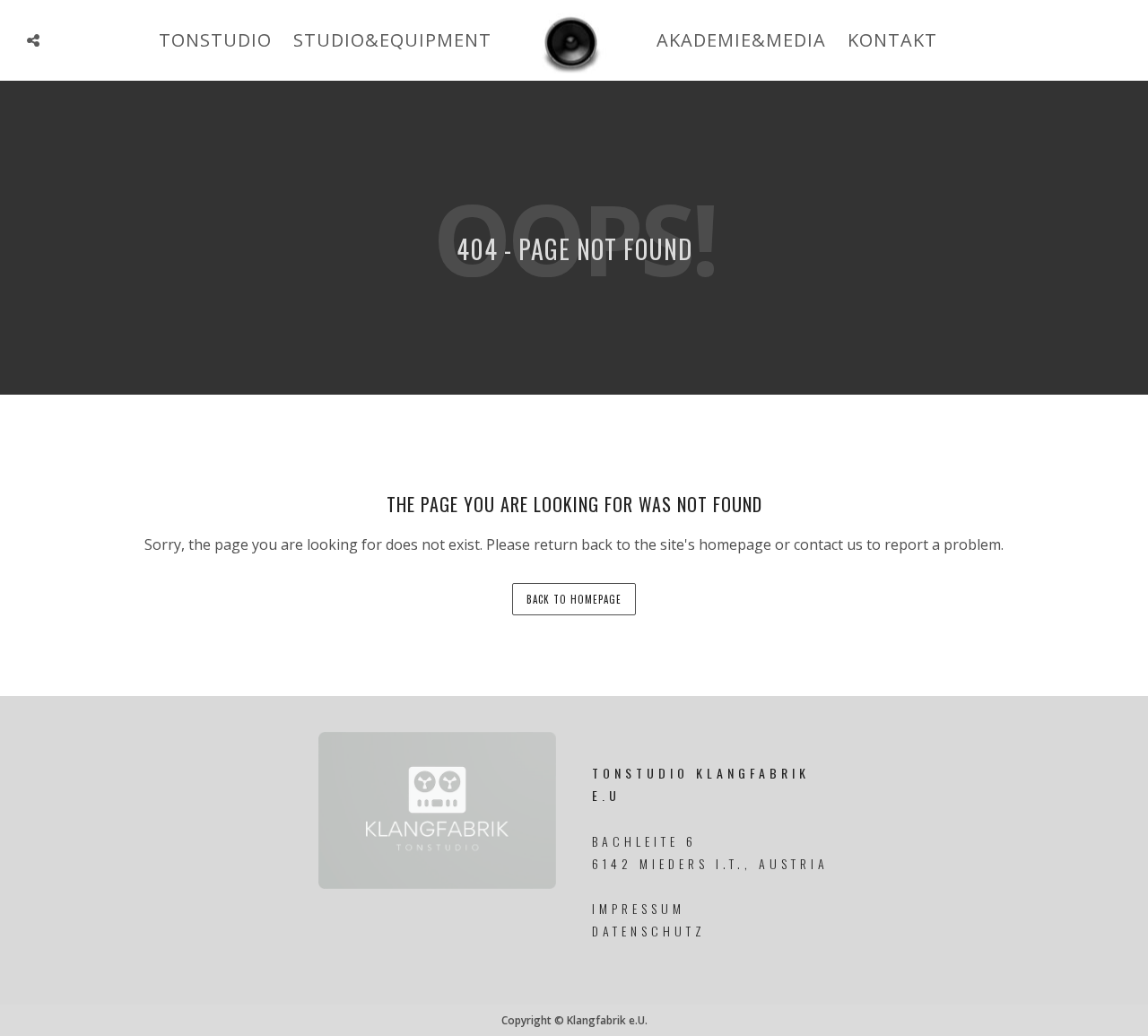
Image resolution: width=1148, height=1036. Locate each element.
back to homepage (574, 599)
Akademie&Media (741, 40)
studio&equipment (392, 40)
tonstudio (215, 40)
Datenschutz (649, 930)
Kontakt (892, 40)
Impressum (638, 908)
